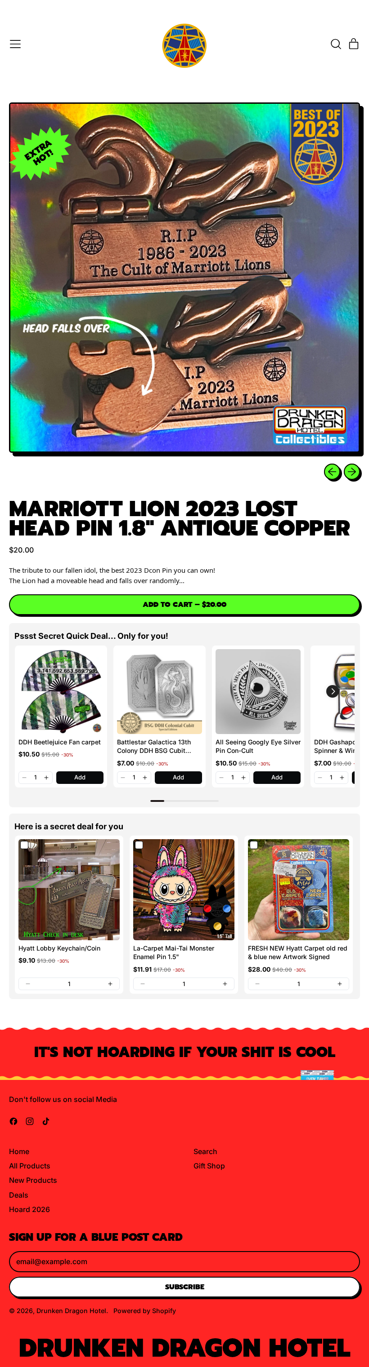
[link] (61, 691)
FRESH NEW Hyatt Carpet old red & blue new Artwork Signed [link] (297, 952)
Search (205, 1151)
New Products (33, 1180)
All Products (29, 1165)
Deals (18, 1194)
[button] (335, 44)
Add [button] (80, 777)
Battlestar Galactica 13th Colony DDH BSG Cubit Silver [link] (154, 746)
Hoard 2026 (29, 1209)
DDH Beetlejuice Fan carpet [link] (59, 742)
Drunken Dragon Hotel (71, 1310)
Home (19, 1151)
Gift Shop (209, 1165)
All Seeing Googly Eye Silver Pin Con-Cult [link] (258, 746)
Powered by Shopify (144, 1310)
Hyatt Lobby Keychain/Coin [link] (59, 948)
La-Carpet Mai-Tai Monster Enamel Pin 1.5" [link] (173, 952)
